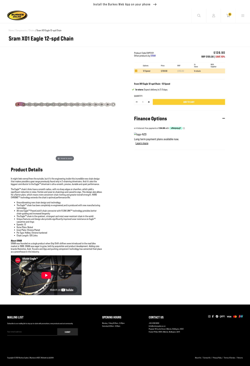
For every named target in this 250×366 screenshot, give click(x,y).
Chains (32, 30)
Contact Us (207, 358)
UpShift (51, 358)
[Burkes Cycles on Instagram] (209, 316)
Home (12, 30)
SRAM (153, 55)
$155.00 (180, 71)
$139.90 (164, 71)
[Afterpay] (217, 316)
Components (22, 30)
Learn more (142, 143)
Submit (67, 332)
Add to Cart (189, 102)
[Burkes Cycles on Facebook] (213, 316)
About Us (198, 358)
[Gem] (222, 316)
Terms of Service (229, 358)
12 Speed (146, 71)
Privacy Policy (217, 358)
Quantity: (138, 96)
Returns (240, 358)
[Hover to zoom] (65, 105)
